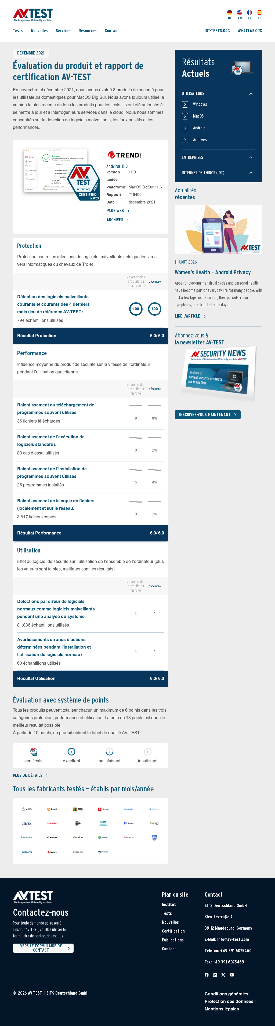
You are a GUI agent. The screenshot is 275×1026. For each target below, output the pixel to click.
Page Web (115, 210)
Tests (18, 30)
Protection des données (229, 1002)
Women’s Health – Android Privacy (213, 272)
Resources (88, 30)
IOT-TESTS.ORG (217, 30)
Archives (115, 219)
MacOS (198, 116)
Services (63, 30)
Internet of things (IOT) (203, 172)
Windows (200, 104)
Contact (112, 30)
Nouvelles (39, 30)
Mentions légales (222, 1009)
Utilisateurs (193, 93)
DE (230, 18)
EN (240, 18)
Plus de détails (27, 775)
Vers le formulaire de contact (41, 948)
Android (199, 127)
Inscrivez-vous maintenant (205, 414)
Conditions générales (226, 994)
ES (260, 18)
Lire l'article (187, 316)
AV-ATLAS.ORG (250, 30)
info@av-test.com (233, 939)
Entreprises (192, 157)
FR (250, 18)
